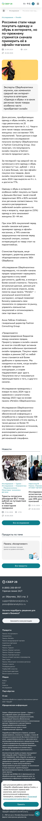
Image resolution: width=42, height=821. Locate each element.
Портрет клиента (8, 664)
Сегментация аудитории (10, 671)
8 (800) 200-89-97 (11, 587)
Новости (5, 685)
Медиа (5, 677)
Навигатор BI (34, 484)
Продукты (7, 630)
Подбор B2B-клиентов (9, 669)
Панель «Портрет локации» (11, 652)
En (24, 4)
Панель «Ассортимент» (10, 633)
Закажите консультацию (21, 621)
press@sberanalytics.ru (14, 604)
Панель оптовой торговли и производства (16, 657)
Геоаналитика (6, 636)
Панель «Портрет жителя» (11, 650)
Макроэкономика (10, 488)
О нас (4, 696)
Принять (21, 804)
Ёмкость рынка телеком (10, 673)
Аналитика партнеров (9, 643)
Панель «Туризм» (8, 648)
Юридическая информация (14, 705)
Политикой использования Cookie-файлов (20, 797)
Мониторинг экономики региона (11, 491)
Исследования (7, 688)
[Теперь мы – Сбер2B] (4, 11)
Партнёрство (8, 691)
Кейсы (4, 680)
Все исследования (21, 523)
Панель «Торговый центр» (11, 655)
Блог (3, 683)
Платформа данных (8, 666)
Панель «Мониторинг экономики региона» (16, 662)
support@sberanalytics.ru (15, 601)
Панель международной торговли (13, 641)
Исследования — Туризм (11, 484)
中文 (29, 4)
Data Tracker (6, 659)
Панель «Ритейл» (8, 638)
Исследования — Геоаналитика (14, 486)
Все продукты (21, 566)
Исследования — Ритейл (11, 17)
